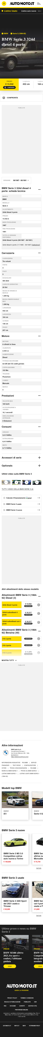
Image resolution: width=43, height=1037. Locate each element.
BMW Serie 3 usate (13, 504)
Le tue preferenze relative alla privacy (15, 1035)
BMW (6, 33)
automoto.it (7, 1025)
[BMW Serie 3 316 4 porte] (38, 645)
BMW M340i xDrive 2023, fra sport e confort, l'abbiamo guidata (13, 957)
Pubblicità (27, 1002)
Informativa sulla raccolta (10, 1033)
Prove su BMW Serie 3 (29, 771)
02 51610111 (14, 755)
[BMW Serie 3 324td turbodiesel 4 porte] (38, 613)
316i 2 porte (7, 653)
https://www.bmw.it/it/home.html (19, 757)
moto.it (16, 1025)
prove (6, 949)
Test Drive (17, 765)
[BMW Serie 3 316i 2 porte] (38, 652)
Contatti (22, 1006)
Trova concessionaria (18, 768)
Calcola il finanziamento (16, 498)
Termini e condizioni (27, 998)
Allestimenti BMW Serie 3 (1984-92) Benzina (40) (19, 631)
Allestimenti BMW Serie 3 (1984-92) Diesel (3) (19, 596)
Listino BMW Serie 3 (9, 773)
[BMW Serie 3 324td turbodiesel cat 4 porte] (38, 622)
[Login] (4, 3)
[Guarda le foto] (21, 53)
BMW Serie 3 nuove (14, 510)
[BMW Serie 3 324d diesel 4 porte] (38, 604)
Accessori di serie (11, 457)
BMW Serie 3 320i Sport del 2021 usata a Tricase (15, 903)
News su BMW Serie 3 (10, 771)
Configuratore (30, 765)
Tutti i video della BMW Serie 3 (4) (17, 489)
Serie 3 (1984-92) (19, 33)
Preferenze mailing (21, 1010)
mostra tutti (8, 660)
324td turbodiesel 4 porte (10, 613)
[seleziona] (36, 245)
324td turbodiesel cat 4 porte (11, 622)
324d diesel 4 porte (9, 605)
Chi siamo (13, 1006)
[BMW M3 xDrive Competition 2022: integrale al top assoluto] (16, 482)
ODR (35, 1002)
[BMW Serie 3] (37, 482)
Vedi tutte (38, 868)
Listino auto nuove (28, 11)
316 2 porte (6, 638)
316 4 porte (6, 645)
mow (24, 1025)
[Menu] (39, 3)
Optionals (7, 465)
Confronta (10, 87)
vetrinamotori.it (34, 1025)
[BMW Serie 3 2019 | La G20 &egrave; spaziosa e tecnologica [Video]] (26, 482)
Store (4, 768)
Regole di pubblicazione (12, 1002)
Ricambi (25, 762)
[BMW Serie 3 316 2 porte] (38, 638)
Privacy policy (12, 998)
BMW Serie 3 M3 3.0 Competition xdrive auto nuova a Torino (13, 856)
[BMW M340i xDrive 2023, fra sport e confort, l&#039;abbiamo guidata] (15, 943)
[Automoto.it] (22, 3)
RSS (5, 1006)
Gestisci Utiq (32, 1006)
